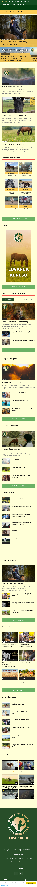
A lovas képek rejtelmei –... (12, 449)
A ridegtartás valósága (18, 467)
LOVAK (11, 1)
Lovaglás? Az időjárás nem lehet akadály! (26, 787)
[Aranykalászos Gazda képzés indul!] (10, 674)
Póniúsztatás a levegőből (26, 801)
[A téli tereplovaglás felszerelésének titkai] (6, 342)
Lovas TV (5, 755)
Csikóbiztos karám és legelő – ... (15, 115)
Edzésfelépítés (5, 526)
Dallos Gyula (14, 538)
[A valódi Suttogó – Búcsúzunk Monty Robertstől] (18, 372)
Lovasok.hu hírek (6, 54)
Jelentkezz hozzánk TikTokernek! (21, 719)
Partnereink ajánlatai (9, 560)
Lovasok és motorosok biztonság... (15, 322)
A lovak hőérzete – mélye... (12, 87)
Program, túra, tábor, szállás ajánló (14, 293)
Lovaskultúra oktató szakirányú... (15, 584)
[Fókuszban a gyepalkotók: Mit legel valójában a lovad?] (18, 134)
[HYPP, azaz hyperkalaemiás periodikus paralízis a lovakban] (6, 478)
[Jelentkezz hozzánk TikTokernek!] (6, 722)
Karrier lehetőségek (9, 697)
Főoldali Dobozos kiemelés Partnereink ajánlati (13, 39)
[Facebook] (16, 873)
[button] (34, 7)
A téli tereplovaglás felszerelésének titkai (23, 340)
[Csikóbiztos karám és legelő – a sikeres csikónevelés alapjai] (18, 105)
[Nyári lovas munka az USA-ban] (6, 730)
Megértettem (30, 883)
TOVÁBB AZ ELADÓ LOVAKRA (18, 218)
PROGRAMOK (6, 4)
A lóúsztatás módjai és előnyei (20, 400)
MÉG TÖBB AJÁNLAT (18, 620)
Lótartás (4, 446)
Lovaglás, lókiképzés (9, 359)
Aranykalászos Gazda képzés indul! (10, 681)
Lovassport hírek (8, 492)
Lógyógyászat (5, 83)
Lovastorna (4, 510)
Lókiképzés (4, 379)
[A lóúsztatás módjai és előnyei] (6, 403)
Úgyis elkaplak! (9, 772)
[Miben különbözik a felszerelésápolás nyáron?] (6, 411)
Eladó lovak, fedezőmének (11, 157)
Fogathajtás (4, 518)
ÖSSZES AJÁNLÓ (18, 350)
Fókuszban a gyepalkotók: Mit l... (14, 144)
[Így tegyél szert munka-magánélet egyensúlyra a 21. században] (6, 713)
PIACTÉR (26, 1)
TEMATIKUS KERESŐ (18, 4)
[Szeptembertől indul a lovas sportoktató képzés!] (27, 674)
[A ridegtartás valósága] (6, 470)
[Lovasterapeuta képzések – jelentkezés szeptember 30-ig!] (6, 596)
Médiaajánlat (8, 880)
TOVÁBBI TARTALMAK (18, 419)
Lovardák (5, 225)
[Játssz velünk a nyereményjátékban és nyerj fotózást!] (6, 612)
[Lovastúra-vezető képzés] (27, 655)
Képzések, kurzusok (9, 627)
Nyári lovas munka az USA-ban (20, 727)
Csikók (3, 112)
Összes (25, 299)
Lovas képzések (23, 660)
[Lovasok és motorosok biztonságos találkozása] (18, 311)
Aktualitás (4, 141)
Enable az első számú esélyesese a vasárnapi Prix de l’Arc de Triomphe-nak (10, 787)
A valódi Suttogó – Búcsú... (12, 382)
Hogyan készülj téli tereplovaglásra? (22, 332)
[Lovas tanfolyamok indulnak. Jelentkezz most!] (6, 738)
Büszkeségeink (5, 543)
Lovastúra (4, 318)
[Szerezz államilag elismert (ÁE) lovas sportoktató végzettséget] (6, 746)
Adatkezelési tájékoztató (23, 880)
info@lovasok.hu (21, 862)
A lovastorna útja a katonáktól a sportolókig (21, 506)
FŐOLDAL (5, 1)
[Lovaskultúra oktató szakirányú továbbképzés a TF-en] (18, 31)
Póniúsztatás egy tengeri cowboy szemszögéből (10, 801)
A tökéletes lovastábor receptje (20, 392)
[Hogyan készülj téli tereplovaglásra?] (6, 334)
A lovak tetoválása (17, 459)
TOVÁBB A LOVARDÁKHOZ (18, 286)
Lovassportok (5, 502)
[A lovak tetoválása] (6, 461)
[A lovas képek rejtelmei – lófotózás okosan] (18, 439)
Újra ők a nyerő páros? (26, 771)
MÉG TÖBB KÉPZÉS (18, 690)
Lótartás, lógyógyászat (10, 425)
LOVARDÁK (18, 1)
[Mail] (21, 873)
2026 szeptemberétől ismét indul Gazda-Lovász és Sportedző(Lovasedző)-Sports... (9, 664)
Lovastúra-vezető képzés (24, 662)
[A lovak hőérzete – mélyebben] (18, 76)
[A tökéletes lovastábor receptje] (6, 395)
